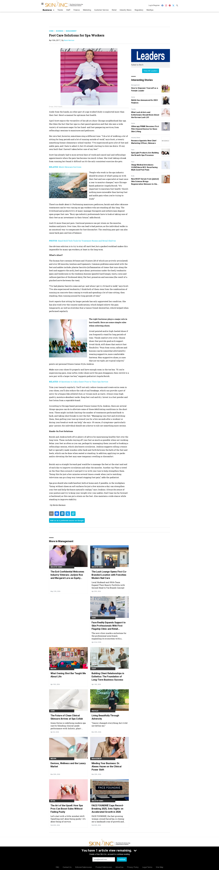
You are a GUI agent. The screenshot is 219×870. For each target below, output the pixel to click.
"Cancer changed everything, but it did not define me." (109, 724)
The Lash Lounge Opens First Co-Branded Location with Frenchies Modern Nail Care (109, 574)
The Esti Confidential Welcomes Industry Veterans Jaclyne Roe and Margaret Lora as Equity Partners (67, 575)
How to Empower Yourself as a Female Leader (144, 89)
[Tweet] (67, 513)
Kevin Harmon (69, 40)
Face (132, 149)
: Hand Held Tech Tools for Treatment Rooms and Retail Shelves (82, 241)
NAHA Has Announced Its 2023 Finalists (144, 101)
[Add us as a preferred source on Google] (73, 513)
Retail (53, 801)
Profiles (95, 711)
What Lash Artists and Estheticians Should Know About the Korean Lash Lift (145, 114)
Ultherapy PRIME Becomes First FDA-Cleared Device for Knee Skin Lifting (145, 129)
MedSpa (53, 669)
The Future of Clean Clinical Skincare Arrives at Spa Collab (67, 717)
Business (59, 31)
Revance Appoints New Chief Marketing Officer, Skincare (143, 142)
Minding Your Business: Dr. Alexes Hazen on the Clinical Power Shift (106, 766)
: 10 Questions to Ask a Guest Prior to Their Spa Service (78, 381)
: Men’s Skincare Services (65, 167)
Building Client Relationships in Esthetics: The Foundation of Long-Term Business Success (108, 676)
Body (132, 176)
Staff (94, 669)
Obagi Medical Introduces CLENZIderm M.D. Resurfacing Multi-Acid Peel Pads (144, 167)
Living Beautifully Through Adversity (105, 717)
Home (51, 31)
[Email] (51, 513)
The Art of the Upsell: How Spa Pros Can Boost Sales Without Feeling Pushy (67, 808)
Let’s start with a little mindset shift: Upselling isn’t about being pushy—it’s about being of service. (68, 819)
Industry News (135, 137)
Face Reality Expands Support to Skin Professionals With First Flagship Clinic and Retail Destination (109, 625)
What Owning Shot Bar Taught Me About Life (68, 675)
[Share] (57, 513)
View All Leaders (151, 71)
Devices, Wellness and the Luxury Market (68, 765)
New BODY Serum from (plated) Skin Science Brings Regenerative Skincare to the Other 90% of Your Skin (145, 181)
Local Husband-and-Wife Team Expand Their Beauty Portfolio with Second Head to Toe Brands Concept (108, 585)
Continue (121, 859)
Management (71, 31)
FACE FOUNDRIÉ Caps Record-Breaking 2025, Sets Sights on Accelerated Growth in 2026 (108, 808)
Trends (133, 109)
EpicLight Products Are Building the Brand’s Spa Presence (145, 154)
